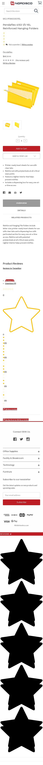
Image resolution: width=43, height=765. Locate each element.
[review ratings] (4, 39)
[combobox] (21, 11)
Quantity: (21, 136)
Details (22, 210)
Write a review (27, 44)
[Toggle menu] (3, 3)
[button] (4, 44)
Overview (21, 203)
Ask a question (14, 44)
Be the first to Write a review (17, 420)
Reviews (5, 534)
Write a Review (9, 63)
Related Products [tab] (21, 217)
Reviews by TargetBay (12, 268)
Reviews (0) (9, 280)
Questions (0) (10, 283)
